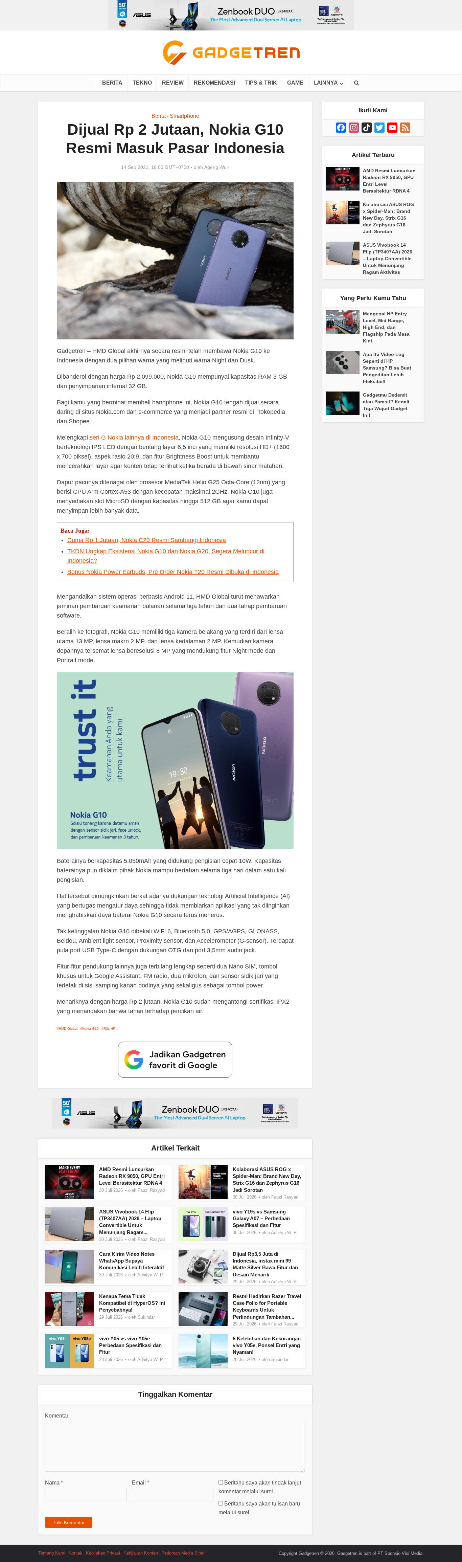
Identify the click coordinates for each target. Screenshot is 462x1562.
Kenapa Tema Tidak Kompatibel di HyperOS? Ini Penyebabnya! (132, 1303)
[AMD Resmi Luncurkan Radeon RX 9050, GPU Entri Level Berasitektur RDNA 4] (344, 179)
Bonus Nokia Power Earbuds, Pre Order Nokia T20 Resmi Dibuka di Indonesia (173, 571)
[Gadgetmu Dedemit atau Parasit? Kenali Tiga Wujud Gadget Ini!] (344, 403)
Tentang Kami (51, 1553)
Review (173, 83)
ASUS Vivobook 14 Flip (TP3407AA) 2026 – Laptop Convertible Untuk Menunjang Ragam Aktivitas (387, 258)
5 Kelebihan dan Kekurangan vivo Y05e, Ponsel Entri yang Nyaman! (267, 1345)
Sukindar (146, 1317)
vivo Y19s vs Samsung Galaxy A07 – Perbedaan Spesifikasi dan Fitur (261, 1218)
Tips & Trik (261, 83)
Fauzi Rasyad (151, 1190)
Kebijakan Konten (140, 1553)
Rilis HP (109, 1028)
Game (295, 83)
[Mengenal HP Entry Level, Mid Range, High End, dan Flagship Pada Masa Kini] (344, 322)
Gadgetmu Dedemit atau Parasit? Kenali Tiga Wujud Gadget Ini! (386, 405)
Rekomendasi (214, 83)
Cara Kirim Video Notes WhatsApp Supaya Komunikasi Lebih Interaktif (131, 1261)
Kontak (76, 1553)
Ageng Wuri (216, 167)
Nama (54, 1483)
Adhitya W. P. (284, 1232)
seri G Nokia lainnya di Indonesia (134, 437)
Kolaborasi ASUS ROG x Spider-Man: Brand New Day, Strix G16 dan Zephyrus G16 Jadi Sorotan (388, 218)
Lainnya (326, 83)
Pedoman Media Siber (183, 1553)
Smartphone (184, 116)
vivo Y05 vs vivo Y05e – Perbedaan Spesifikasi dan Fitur (130, 1345)
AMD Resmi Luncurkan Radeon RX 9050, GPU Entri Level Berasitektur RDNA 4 (132, 1176)
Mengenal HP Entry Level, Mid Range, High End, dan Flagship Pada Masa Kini (386, 327)
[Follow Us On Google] (175, 1059)
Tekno (142, 83)
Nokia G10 (90, 1028)
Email (140, 1483)
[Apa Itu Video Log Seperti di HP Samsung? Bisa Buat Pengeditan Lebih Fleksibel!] (344, 362)
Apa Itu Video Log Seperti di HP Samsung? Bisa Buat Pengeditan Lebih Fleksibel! (387, 368)
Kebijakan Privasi (103, 1553)
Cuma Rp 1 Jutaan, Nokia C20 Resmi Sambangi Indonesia (146, 540)
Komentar (56, 1416)
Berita (112, 83)
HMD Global (68, 1028)
